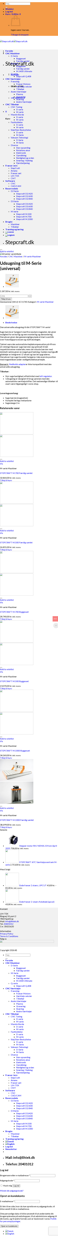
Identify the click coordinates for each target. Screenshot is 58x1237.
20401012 (8, 924)
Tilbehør (20, 89)
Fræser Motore (23, 84)
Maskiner (15, 224)
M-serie (19, 112)
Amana (14, 170)
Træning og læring (14, 229)
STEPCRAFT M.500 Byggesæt (14, 681)
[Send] (6, 7)
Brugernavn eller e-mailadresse (15, 1175)
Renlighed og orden (25, 158)
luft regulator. (46, 376)
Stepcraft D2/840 (24, 198)
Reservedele (11, 188)
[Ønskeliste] (1, 249)
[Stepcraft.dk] (14, 41)
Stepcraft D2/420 (24, 193)
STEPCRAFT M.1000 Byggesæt (15, 750)
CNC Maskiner (12, 53)
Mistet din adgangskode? (11, 1190)
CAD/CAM (16, 186)
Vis (1, 463)
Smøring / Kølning (24, 160)
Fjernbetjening (23, 163)
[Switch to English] (10, 235)
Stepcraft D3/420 (24, 204)
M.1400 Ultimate (24, 71)
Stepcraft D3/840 (24, 209)
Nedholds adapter (17, 364)
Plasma (19, 94)
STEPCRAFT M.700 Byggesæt (14, 612)
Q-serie (14, 73)
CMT (13, 178)
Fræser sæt (16, 173)
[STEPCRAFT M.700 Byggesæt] (12, 286)
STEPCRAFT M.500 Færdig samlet (16, 542)
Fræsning (15, 81)
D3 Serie (15, 201)
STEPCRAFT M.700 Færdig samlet (16, 473)
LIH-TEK (15, 175)
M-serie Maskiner (32, 256)
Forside (9, 51)
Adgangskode (7, 1180)
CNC (13, 183)
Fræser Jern (11, 165)
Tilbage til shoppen (20, 34)
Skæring (20, 99)
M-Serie (14, 63)
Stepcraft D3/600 (24, 206)
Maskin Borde (17, 114)
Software (10, 181)
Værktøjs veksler (24, 86)
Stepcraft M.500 (23, 214)
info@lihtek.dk (12, 921)
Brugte (8, 221)
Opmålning (21, 155)
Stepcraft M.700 (23, 216)
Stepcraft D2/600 (24, 196)
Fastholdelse (17, 122)
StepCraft (15, 168)
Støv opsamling (23, 147)
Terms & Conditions (9, 936)
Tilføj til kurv (6, 299)
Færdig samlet (23, 61)
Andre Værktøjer (18, 91)
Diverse (14, 145)
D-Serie (14, 56)
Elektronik (21, 153)
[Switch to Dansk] (9, 1231)
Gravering (20, 96)
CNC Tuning (16, 107)
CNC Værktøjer (13, 79)
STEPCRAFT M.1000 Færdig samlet (17, 820)
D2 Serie (15, 191)
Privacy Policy (6, 933)
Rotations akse (23, 150)
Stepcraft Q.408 (23, 76)
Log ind (16, 1186)
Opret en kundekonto (9, 1226)
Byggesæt (21, 58)
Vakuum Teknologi (19, 137)
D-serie (19, 109)
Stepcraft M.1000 (24, 219)
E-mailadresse (7, 1201)
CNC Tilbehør (12, 104)
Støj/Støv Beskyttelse (21, 130)
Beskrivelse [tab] (11, 322)
